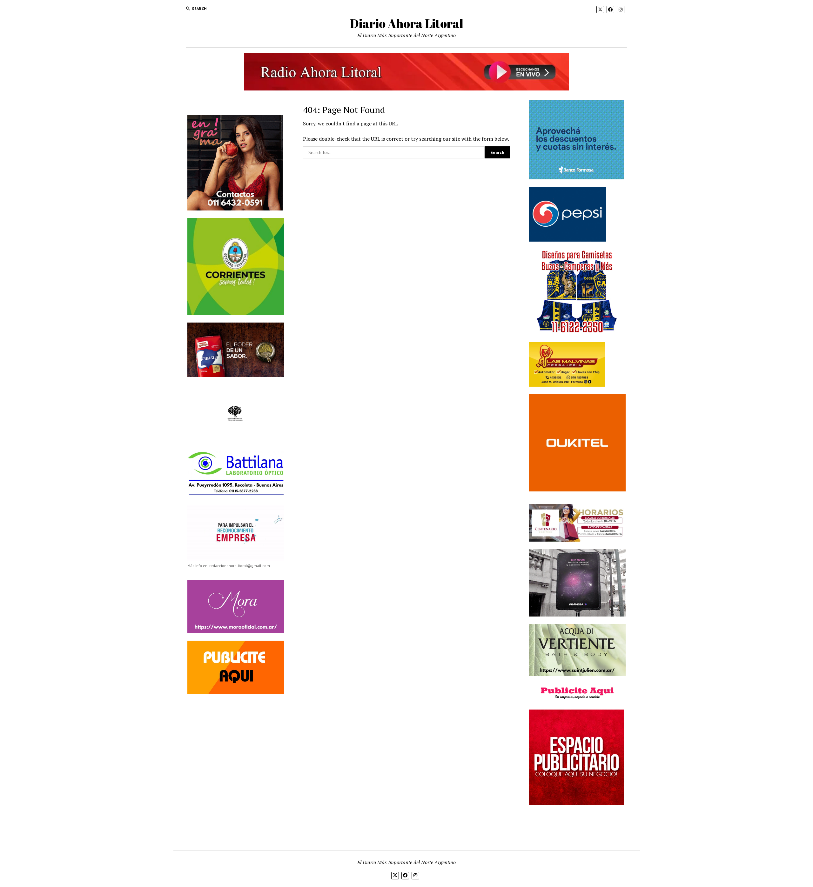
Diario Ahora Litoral (406, 23)
